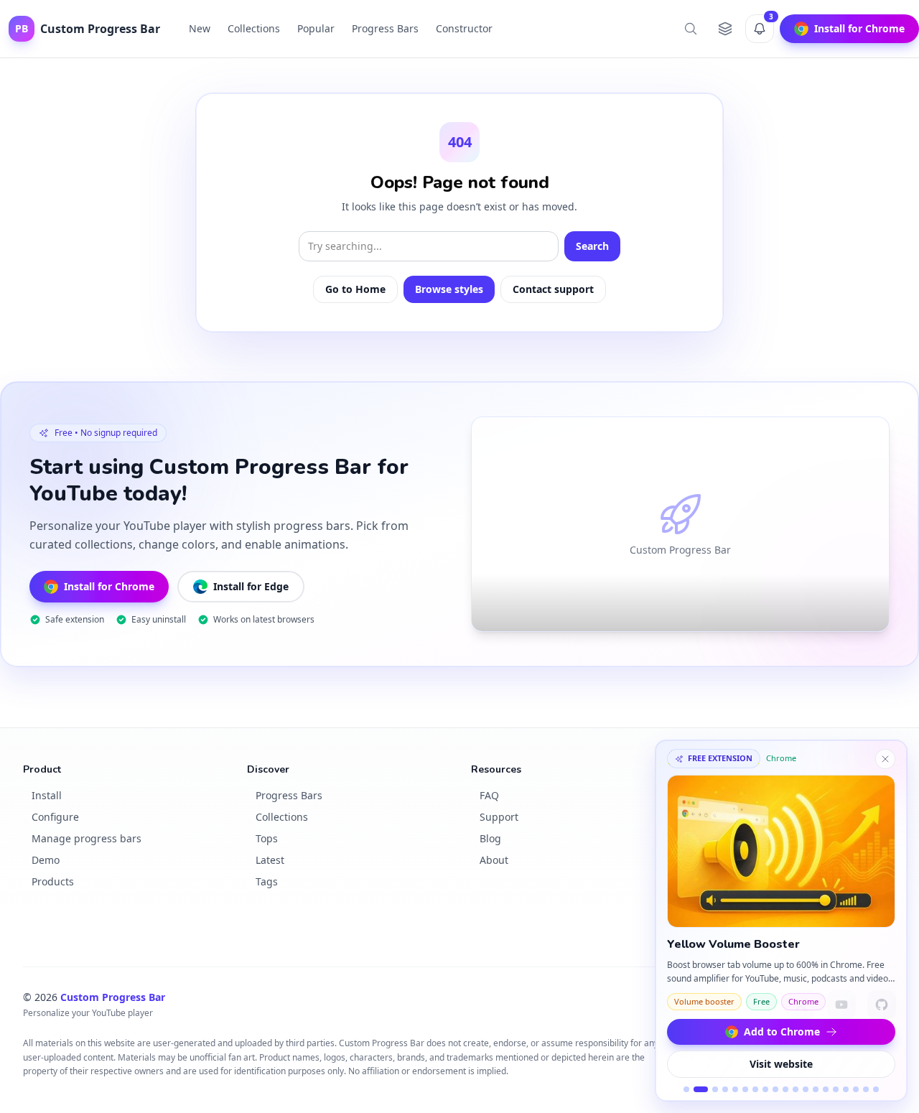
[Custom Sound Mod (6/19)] (745, 1089)
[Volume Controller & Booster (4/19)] (725, 1089)
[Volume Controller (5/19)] (735, 1089)
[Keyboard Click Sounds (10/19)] (785, 1089)
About (494, 860)
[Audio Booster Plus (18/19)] (866, 1089)
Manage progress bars (86, 838)
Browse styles (449, 289)
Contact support (553, 289)
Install (47, 795)
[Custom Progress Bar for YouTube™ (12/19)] (805, 1089)
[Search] (690, 28)
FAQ (489, 795)
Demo (46, 860)
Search (592, 246)
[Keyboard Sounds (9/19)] (775, 1089)
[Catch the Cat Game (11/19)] (795, 1089)
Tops (267, 838)
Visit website (781, 1064)
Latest (270, 860)
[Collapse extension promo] (885, 759)
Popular (316, 28)
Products (53, 881)
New (199, 28)
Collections (254, 28)
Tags (267, 881)
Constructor (464, 28)
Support (499, 817)
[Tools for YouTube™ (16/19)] (846, 1089)
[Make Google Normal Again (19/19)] (876, 1089)
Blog (490, 838)
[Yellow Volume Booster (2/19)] (701, 1089)
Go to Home (355, 289)
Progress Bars (385, 28)
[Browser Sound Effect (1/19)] (686, 1089)
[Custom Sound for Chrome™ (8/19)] (765, 1089)
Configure (55, 817)
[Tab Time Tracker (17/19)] (856, 1089)
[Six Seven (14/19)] (826, 1089)
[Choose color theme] (725, 28)
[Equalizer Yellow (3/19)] (715, 1089)
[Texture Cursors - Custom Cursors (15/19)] (836, 1089)
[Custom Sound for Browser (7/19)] (755, 1089)
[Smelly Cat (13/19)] (815, 1089)
